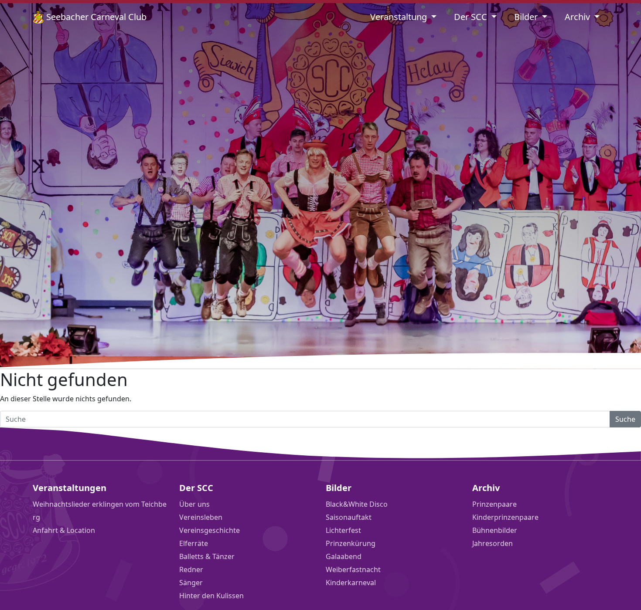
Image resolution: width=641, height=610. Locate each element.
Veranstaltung (399, 17)
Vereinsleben (200, 517)
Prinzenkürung (350, 543)
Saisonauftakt (349, 517)
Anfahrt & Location (64, 530)
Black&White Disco (357, 504)
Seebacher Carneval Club (95, 17)
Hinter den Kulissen (211, 595)
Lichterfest (343, 530)
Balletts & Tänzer (207, 556)
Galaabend (343, 556)
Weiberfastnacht (353, 569)
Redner (191, 569)
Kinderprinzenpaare (505, 517)
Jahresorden (492, 543)
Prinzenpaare (494, 504)
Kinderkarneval (351, 582)
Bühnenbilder (494, 530)
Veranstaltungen (69, 488)
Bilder (527, 17)
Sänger (191, 582)
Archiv (578, 17)
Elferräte (193, 543)
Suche (625, 419)
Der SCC (471, 17)
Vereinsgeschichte (209, 530)
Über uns (194, 504)
